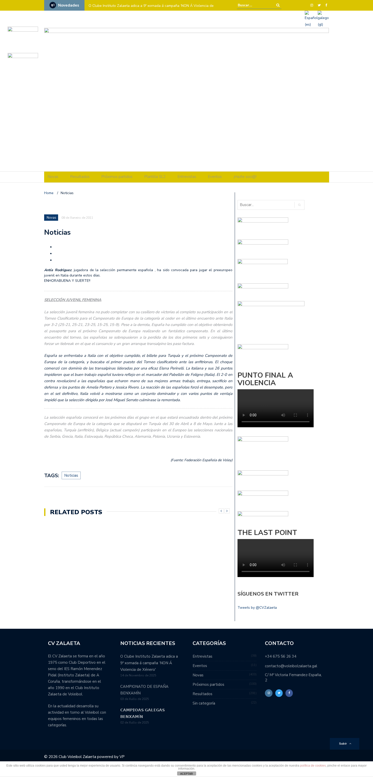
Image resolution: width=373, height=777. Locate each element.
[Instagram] (312, 5)
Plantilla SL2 (155, 176)
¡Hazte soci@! (245, 176)
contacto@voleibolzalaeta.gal (291, 666)
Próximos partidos (116, 176)
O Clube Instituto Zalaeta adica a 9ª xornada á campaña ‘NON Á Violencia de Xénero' (149, 663)
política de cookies (313, 765)
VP (122, 756)
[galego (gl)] (323, 18)
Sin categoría (204, 703)
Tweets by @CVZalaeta (257, 607)
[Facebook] (326, 5)
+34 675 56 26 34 (280, 656)
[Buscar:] (253, 5)
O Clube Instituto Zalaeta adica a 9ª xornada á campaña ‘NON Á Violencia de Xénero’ (151, 9)
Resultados (80, 176)
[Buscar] (278, 5)
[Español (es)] (311, 18)
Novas (53, 176)
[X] (319, 5)
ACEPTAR (186, 773)
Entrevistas (187, 176)
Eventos (215, 176)
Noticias (71, 475)
